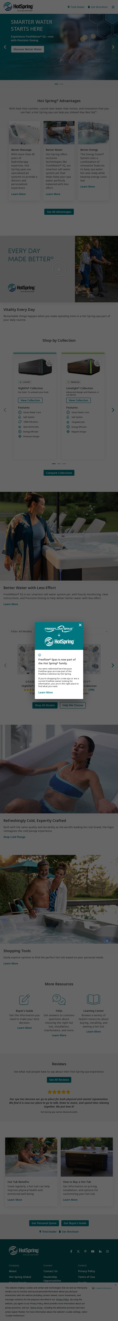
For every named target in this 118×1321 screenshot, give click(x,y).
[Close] (80, 625)
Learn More (45, 692)
